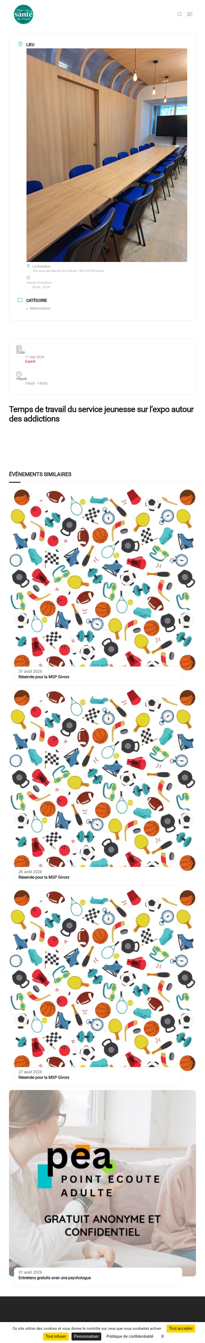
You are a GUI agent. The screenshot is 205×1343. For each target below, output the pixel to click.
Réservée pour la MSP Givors (43, 676)
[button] (189, 14)
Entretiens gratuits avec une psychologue (54, 1277)
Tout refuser (56, 1336)
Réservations (40, 308)
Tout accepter (181, 1328)
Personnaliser (86, 1336)
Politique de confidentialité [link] (130, 1336)
